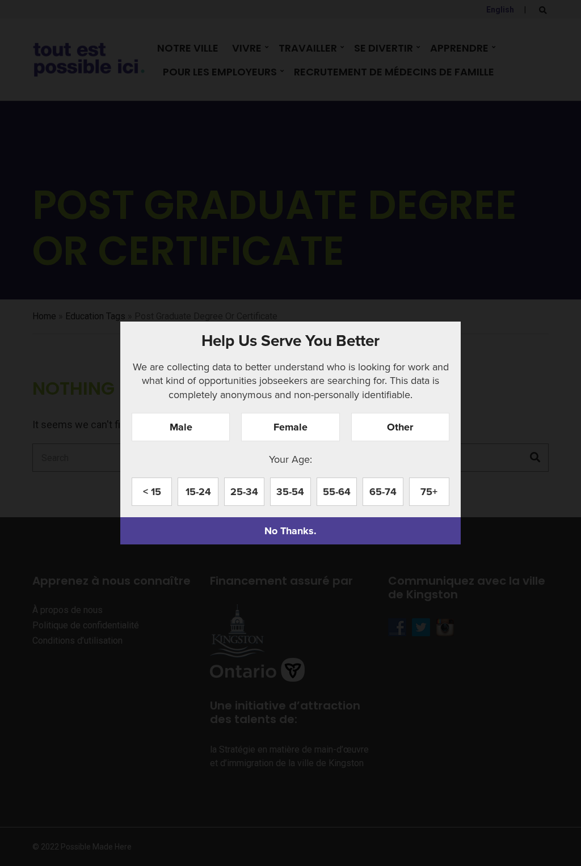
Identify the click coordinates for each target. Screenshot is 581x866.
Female (290, 427)
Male (181, 427)
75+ (428, 491)
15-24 (198, 491)
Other (400, 427)
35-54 (290, 491)
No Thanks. (290, 530)
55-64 (337, 491)
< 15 (152, 491)
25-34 (244, 491)
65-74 (383, 491)
